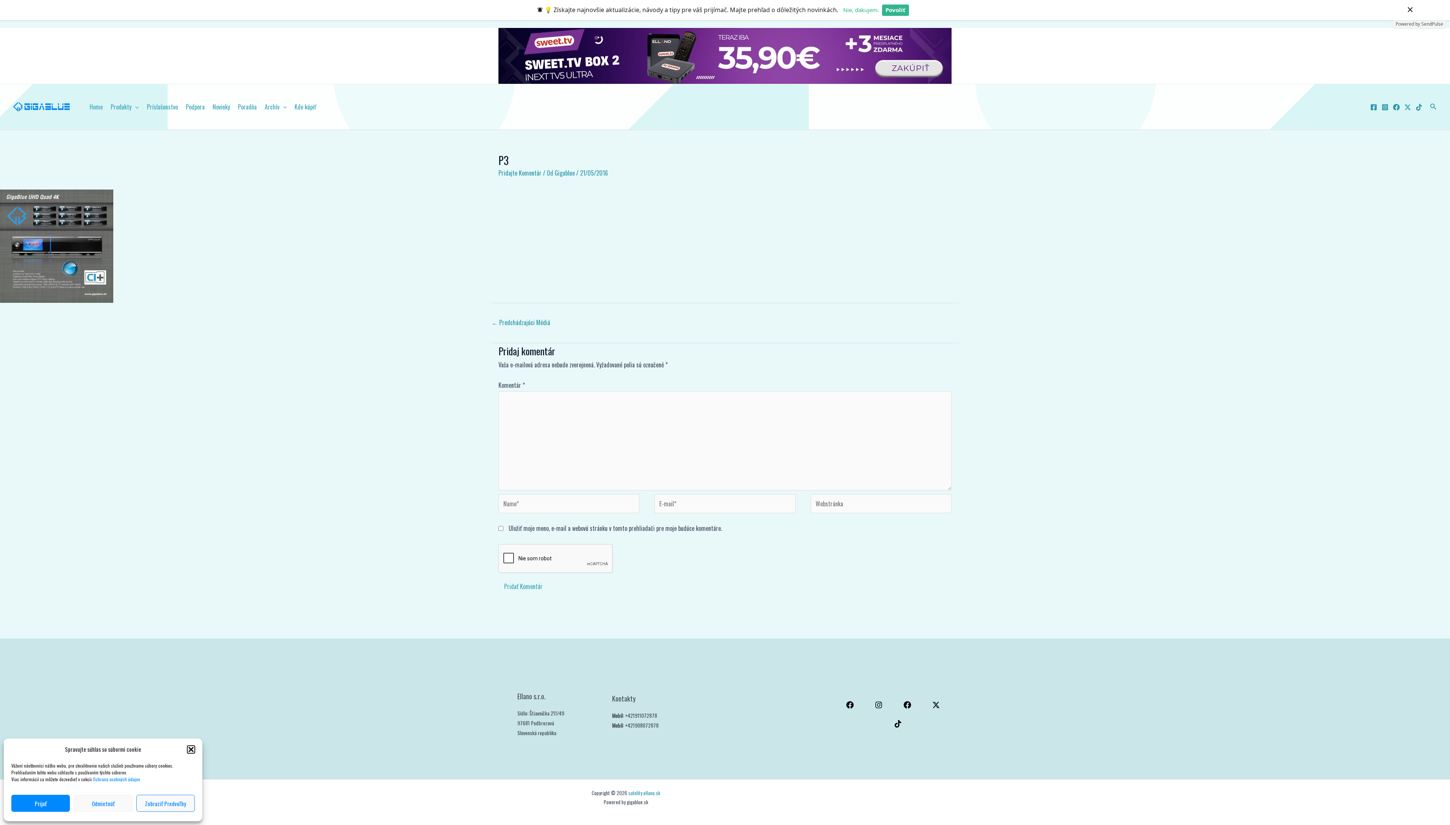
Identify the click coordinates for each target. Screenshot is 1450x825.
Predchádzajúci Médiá (521, 322)
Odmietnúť (103, 803)
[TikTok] (1419, 107)
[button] (191, 749)
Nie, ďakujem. (861, 10)
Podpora (195, 106)
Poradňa (247, 106)
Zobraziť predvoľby (165, 803)
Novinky (221, 106)
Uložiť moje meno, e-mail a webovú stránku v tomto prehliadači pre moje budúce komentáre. (615, 528)
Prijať (41, 803)
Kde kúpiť (305, 106)
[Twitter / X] (1407, 107)
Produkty (121, 106)
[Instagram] (1385, 107)
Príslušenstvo (162, 106)
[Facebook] (1373, 107)
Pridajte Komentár (519, 172)
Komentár (511, 385)
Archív (272, 106)
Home (96, 106)
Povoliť (895, 10)
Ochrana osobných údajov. (117, 779)
